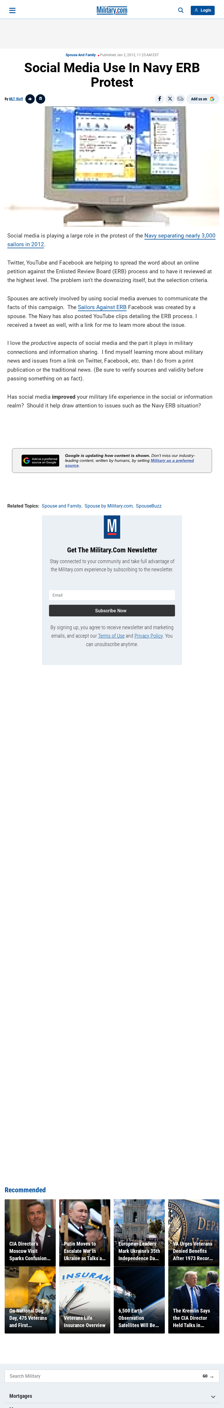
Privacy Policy (148, 636)
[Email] (180, 99)
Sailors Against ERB (102, 307)
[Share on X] (170, 99)
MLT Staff (16, 99)
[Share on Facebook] (159, 99)
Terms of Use (111, 636)
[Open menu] (12, 10)
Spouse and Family (81, 55)
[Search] (181, 10)
